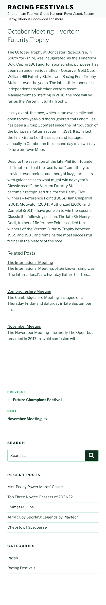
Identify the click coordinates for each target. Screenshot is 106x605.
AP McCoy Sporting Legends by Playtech (43, 517)
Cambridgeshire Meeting (29, 291)
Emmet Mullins (20, 507)
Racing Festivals (40, 7)
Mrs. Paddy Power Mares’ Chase (35, 487)
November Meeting (24, 326)
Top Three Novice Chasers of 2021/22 (40, 497)
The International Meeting (30, 262)
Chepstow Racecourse (27, 527)
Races (12, 558)
